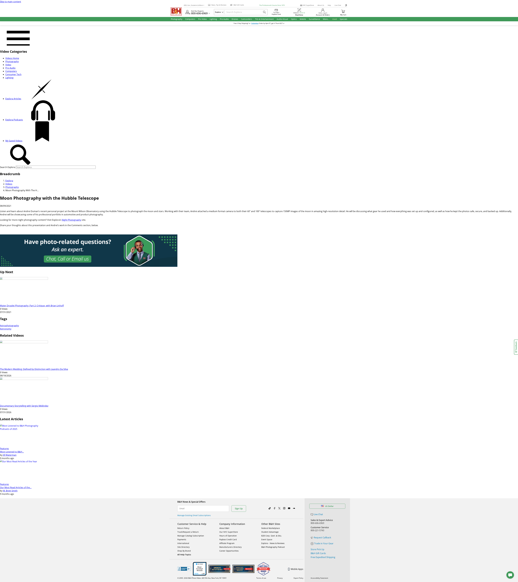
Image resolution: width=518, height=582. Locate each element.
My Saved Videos (13, 140)
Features (4, 448)
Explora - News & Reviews (272, 543)
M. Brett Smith (10, 490)
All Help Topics (184, 554)
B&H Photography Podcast (273, 547)
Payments (181, 539)
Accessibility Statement (319, 578)
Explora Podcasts (14, 119)
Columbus (254, 23)
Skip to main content (10, 1)
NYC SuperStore (308, 5)
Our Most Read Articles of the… (16, 487)
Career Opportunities (229, 551)
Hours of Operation (228, 535)
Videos (8, 183)
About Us (321, 5)
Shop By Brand (184, 551)
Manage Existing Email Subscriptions (194, 515)
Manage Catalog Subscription (190, 535)
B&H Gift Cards (318, 553)
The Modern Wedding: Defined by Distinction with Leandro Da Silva (34, 369)
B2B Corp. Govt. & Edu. (271, 535)
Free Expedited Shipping (323, 557)
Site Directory (183, 547)
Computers (11, 71)
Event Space (266, 539)
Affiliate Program (226, 543)
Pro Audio (10, 67)
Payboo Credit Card (228, 539)
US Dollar (329, 506)
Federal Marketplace (270, 528)
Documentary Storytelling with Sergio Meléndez (24, 405)
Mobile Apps (297, 569)
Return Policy (183, 528)
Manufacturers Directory (230, 547)
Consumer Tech (13, 74)
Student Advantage (270, 532)
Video (8, 64)
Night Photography (71, 219)
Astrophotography (9, 325)
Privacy (280, 578)
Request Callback (322, 537)
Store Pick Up (317, 549)
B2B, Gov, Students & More (193, 5)
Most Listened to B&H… (12, 451)
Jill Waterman (9, 455)
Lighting (9, 77)
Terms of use (261, 578)
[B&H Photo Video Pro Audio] (177, 11)
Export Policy (298, 578)
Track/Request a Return (188, 532)
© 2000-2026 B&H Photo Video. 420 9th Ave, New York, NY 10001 (202, 578)
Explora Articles (13, 98)
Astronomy (5, 328)
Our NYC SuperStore (228, 532)
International (183, 543)
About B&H (224, 528)
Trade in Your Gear (323, 543)
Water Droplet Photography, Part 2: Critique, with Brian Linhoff (32, 305)
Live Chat (338, 5)
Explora (9, 180)
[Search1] (20, 155)
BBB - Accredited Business (184, 569)
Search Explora (7, 167)
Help (329, 5)
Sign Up (239, 508)
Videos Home (12, 58)
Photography (12, 61)
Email (182, 508)
